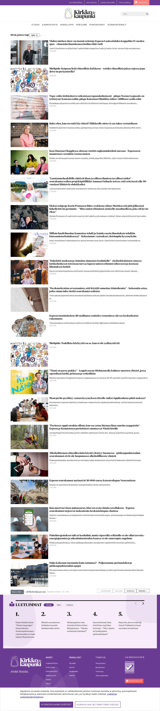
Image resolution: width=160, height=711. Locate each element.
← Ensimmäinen (105, 591)
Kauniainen (73, 671)
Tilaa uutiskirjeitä (102, 675)
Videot (48, 684)
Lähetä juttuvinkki (108, 2)
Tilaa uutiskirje (124, 2)
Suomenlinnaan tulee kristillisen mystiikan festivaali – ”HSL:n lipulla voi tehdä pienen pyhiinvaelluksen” (103, 628)
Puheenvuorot (52, 671)
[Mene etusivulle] (26, 661)
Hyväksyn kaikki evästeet (56, 704)
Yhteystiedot (100, 663)
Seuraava (130, 591)
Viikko (59, 605)
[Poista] (37, 35)
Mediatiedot (100, 667)
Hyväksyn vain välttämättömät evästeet (97, 705)
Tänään (49, 605)
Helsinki (72, 663)
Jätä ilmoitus (91, 2)
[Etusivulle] (80, 13)
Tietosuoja (100, 671)
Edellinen (118, 591)
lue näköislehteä (133, 657)
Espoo (72, 667)
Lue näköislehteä (75, 2)
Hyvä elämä (50, 667)
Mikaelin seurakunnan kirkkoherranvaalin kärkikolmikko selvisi (50, 625)
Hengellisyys (51, 675)
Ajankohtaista (52, 663)
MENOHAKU (143, 2)
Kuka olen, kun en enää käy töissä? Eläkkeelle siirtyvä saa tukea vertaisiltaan (130, 625)
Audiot (48, 679)
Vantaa (72, 675)
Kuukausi (69, 605)
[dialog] (80, 699)
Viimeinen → (143, 591)
